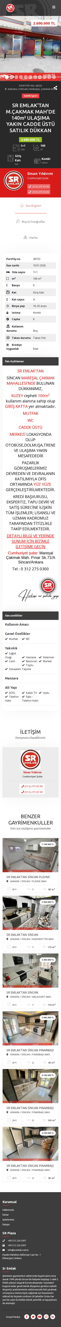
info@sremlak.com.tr (18, 1250)
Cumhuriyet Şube (37, 178)
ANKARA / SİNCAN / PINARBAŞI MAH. (30, 1054)
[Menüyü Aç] (53, 8)
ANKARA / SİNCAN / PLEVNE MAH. (28, 881)
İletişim (6, 1224)
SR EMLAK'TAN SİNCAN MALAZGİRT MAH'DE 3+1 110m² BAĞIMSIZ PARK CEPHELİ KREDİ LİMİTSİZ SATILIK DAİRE (28, 992)
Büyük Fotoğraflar (33, 221)
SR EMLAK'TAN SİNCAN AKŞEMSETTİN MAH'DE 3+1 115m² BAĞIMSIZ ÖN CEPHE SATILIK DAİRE (30, 935)
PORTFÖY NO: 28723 (30, 85)
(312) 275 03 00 (40, 186)
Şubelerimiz (8, 1219)
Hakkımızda (8, 1210)
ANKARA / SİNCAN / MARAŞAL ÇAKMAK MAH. (32, 89)
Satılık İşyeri (30, 96)
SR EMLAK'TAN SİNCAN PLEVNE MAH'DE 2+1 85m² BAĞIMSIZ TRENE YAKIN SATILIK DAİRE (28, 877)
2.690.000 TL (30, 139)
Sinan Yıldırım (40, 173)
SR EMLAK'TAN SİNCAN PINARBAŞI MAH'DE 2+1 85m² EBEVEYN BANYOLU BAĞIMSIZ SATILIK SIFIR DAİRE (30, 1050)
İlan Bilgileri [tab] (33, 206)
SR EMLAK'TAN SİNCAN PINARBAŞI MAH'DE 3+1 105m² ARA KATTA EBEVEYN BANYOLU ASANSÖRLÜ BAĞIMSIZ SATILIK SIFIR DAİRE (30, 1108)
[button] (55, 88)
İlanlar (5, 1214)
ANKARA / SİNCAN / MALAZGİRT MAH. (30, 996)
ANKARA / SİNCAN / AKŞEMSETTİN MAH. (32, 938)
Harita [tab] (33, 237)
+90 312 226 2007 (16, 1240)
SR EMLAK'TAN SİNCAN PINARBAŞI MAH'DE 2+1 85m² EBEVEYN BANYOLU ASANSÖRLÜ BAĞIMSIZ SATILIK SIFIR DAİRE (30, 1166)
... (16, 1303)
